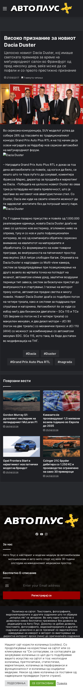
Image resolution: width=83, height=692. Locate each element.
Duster (51, 354)
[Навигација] (5, 10)
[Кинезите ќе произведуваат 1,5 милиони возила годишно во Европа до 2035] (61, 400)
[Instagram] (46, 534)
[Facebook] (37, 534)
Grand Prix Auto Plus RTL (31, 362)
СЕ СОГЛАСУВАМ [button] (42, 683)
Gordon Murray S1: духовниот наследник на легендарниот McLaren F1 (20, 418)
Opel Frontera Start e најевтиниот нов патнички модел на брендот (20, 464)
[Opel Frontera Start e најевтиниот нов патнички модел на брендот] (21, 446)
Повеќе (62, 683)
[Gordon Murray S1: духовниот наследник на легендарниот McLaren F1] (21, 400)
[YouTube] (41, 534)
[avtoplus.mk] (41, 8)
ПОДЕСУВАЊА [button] (16, 683)
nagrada (66, 362)
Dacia (32, 354)
